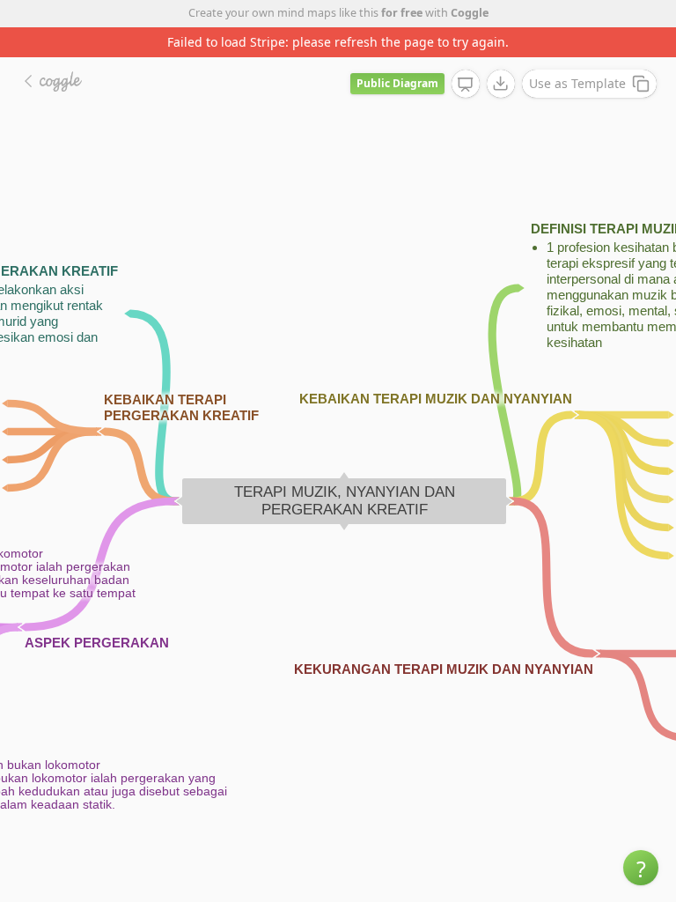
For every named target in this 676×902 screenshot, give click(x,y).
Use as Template (577, 83)
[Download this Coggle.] (501, 84)
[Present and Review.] (466, 84)
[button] (640, 867)
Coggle (470, 12)
